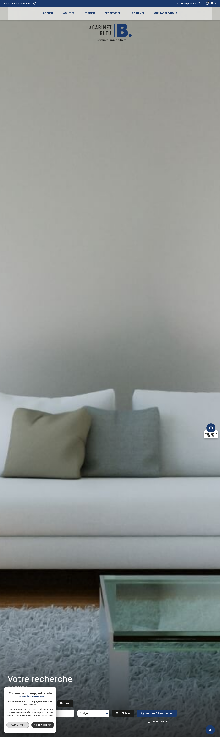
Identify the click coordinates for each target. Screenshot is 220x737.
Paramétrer (18, 724)
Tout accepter (42, 724)
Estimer (65, 703)
